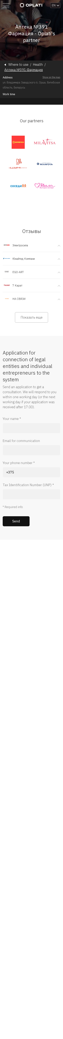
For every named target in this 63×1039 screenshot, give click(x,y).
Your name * (12, 418)
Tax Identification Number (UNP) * (28, 485)
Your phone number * (19, 463)
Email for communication (21, 440)
